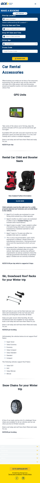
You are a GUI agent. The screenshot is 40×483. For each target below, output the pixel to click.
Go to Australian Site (20, 469)
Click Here (20, 201)
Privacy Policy (27, 474)
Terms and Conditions (15, 474)
